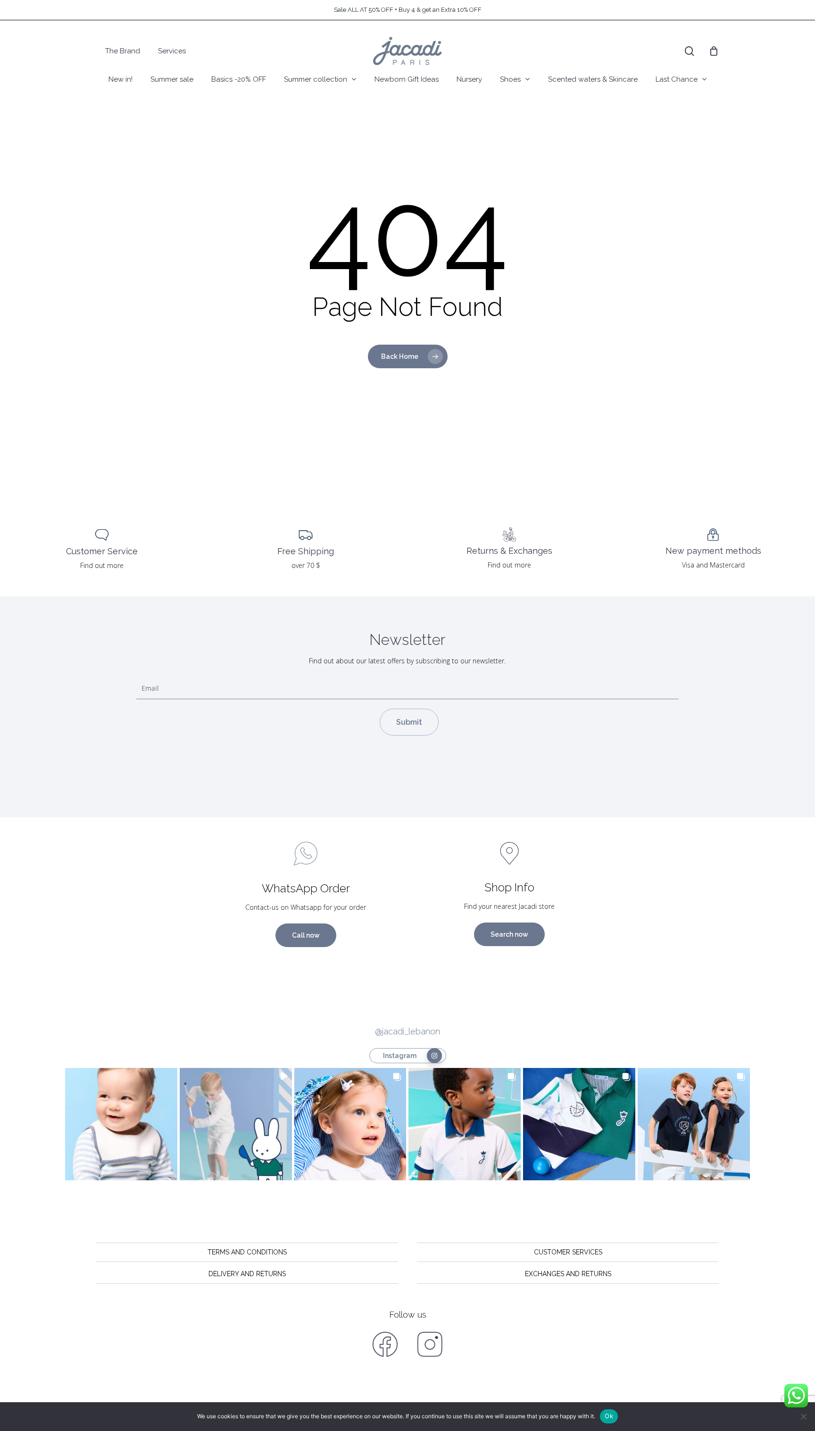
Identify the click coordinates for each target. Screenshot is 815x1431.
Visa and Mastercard (713, 564)
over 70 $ (305, 565)
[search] (689, 51)
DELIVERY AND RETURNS (247, 1274)
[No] (803, 1416)
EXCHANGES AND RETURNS (568, 1274)
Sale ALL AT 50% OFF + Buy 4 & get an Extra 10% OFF (408, 9)
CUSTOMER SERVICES (568, 1252)
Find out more (102, 565)
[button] (121, 1124)
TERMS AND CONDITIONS (247, 1252)
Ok (609, 1416)
